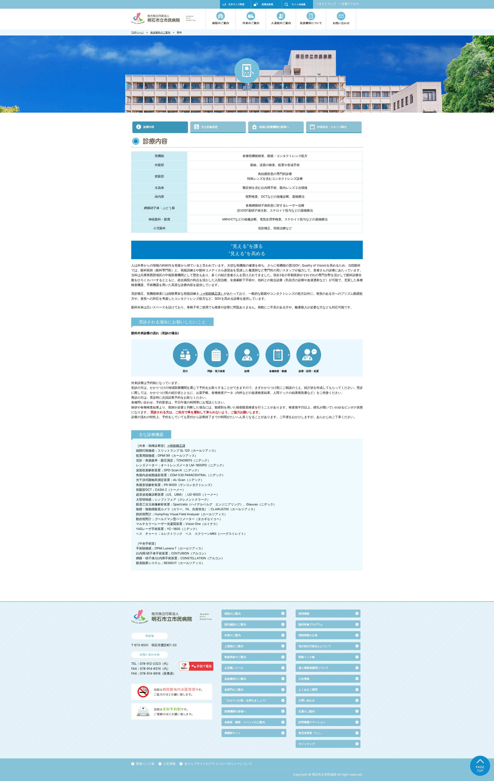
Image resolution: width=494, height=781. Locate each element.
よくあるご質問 (308, 689)
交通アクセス (350, 4)
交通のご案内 (307, 711)
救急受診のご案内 (235, 657)
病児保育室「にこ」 (311, 733)
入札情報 (169, 764)
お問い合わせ (307, 700)
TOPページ (137, 32)
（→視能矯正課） (211, 293)
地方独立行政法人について (315, 646)
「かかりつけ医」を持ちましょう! (245, 700)
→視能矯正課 (176, 446)
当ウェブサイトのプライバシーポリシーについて (218, 764)
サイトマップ (327, 4)
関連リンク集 (307, 657)
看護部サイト (232, 733)
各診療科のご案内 (160, 32)
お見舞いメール (233, 667)
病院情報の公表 (308, 635)
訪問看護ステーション (312, 722)
